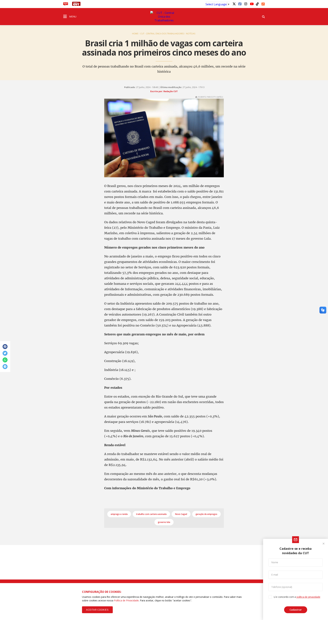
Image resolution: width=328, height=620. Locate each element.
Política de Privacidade (126, 600)
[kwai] (263, 3)
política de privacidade (308, 596)
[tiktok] (257, 3)
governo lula (164, 522)
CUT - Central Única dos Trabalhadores (162, 33)
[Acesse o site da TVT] (65, 5)
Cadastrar (296, 609)
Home (135, 33)
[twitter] (234, 3)
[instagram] (245, 3)
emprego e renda (119, 514)
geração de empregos (206, 514)
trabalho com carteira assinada (151, 514)
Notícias (190, 33)
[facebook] (240, 3)
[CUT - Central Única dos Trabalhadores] (164, 16)
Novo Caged (181, 514)
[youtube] (251, 3)
